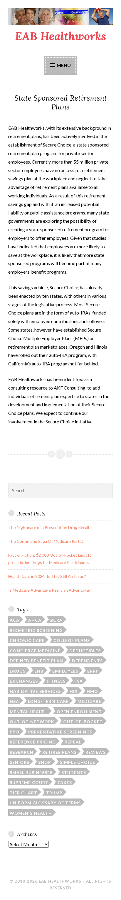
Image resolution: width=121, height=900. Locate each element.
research (21, 752)
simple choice (77, 762)
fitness (56, 680)
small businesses (31, 772)
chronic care (27, 640)
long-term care (48, 701)
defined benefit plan (36, 660)
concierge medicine (35, 650)
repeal (73, 741)
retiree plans (59, 752)
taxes (64, 782)
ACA (14, 620)
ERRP (93, 670)
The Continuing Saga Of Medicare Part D (45, 541)
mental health (29, 711)
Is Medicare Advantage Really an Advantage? (49, 590)
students (73, 772)
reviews (95, 752)
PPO (14, 731)
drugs (18, 670)
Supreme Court (29, 782)
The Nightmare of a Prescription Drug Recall (48, 527)
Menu (64, 65)
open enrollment (79, 711)
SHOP (44, 762)
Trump (54, 792)
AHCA (34, 620)
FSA (78, 680)
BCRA (56, 620)
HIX (74, 691)
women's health (31, 813)
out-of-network (32, 721)
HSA (14, 701)
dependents (87, 660)
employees (65, 670)
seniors (19, 762)
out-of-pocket (83, 721)
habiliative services (35, 691)
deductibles (85, 650)
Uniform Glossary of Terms (45, 802)
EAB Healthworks (60, 36)
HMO (92, 691)
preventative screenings (60, 731)
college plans (71, 640)
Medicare (89, 701)
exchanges (24, 680)
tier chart (23, 792)
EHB (38, 670)
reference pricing (33, 741)
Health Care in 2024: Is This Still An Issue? (47, 576)
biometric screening (36, 630)
